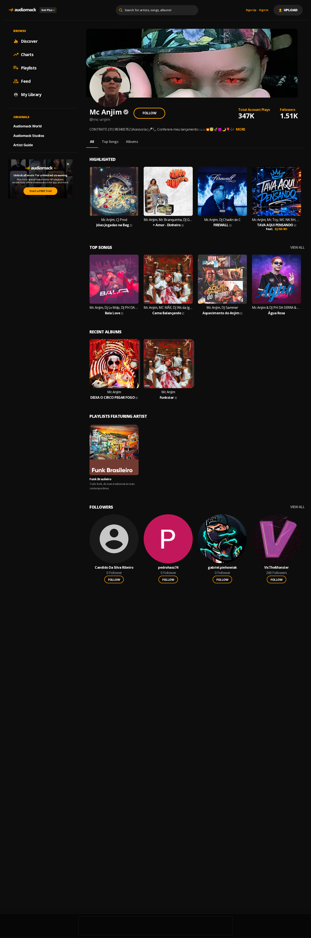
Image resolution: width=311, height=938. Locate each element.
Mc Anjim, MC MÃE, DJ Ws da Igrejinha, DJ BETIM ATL (168, 307)
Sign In (263, 10)
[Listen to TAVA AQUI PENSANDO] (276, 191)
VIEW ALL (297, 247)
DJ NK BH (281, 229)
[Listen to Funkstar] (168, 363)
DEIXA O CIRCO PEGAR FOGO (112, 397)
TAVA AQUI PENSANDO (275, 225)
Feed (25, 81)
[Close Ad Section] (68, 164)
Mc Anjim (114, 392)
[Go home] (22, 10)
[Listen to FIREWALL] (222, 191)
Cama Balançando (166, 313)
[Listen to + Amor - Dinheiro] (168, 191)
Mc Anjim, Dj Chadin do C (222, 220)
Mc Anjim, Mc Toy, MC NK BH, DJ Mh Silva (276, 220)
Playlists (29, 67)
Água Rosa (276, 313)
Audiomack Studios (28, 135)
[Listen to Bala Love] (114, 279)
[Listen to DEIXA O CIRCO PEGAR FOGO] (114, 363)
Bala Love (112, 313)
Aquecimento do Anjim (220, 313)
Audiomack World (27, 126)
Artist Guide (23, 145)
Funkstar (167, 397)
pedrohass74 (168, 567)
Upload (291, 10)
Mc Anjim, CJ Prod (114, 220)
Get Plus (48, 10)
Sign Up (251, 10)
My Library (31, 94)
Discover (29, 41)
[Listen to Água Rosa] (276, 279)
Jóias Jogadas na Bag (112, 225)
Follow (149, 113)
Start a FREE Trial (40, 191)
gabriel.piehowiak (222, 567)
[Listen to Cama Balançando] (168, 279)
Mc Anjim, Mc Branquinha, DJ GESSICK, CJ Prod (168, 220)
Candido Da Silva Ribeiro (114, 567)
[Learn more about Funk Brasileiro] (114, 450)
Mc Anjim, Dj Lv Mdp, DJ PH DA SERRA (114, 307)
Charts (27, 54)
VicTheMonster (276, 567)
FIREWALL (220, 225)
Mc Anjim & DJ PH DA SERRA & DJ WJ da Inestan (276, 307)
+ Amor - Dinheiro (167, 225)
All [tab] (92, 141)
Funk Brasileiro (100, 479)
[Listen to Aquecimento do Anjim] (222, 279)
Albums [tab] (132, 141)
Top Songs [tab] (110, 141)
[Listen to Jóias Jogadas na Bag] (114, 191)
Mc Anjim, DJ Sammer (222, 307)
